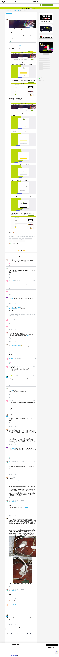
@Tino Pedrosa (14, 448)
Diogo (9, 332)
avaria (40, 74)
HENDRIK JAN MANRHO (12, 604)
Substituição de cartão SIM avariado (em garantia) (45, 77)
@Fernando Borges (11, 298)
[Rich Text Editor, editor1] (21, 638)
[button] (44, 5)
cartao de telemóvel (41, 80)
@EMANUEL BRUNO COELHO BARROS (15, 345)
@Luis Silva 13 (12, 389)
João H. (10, 414)
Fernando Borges (11, 280)
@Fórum (27, 335)
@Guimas (15, 389)
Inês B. (10, 614)
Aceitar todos (52, 644)
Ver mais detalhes (14, 655)
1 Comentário (41, 79)
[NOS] (3, 2)
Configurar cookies (51, 647)
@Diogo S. (10, 346)
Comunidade (7, 10)
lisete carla (10, 259)
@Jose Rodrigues (18, 307)
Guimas (10, 375)
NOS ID (22, 35)
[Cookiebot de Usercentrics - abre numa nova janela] (5, 655)
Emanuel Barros (11, 358)
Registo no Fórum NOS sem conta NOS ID (16, 45)
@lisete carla (11, 269)
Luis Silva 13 (10, 366)
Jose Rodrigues (11, 447)
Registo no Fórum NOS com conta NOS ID (16, 44)
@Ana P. (16, 299)
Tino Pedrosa (10, 429)
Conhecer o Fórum (16, 10)
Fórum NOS (11, 232)
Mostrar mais (46, 54)
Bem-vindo (11, 10)
